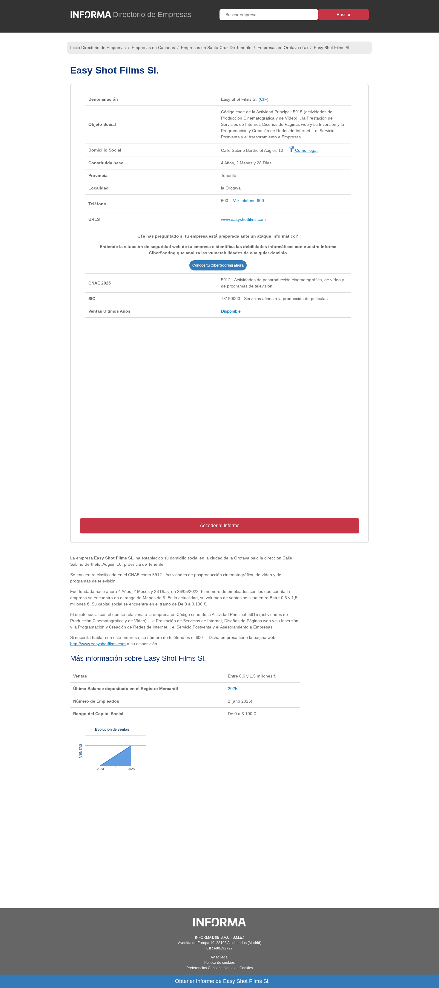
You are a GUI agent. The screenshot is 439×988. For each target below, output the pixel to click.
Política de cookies (219, 963)
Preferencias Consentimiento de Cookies (219, 968)
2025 (232, 688)
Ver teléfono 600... (250, 200)
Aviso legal (219, 957)
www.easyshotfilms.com (243, 219)
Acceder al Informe (220, 525)
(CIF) (263, 99)
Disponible (231, 311)
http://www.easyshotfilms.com (98, 643)
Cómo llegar (306, 150)
